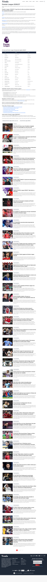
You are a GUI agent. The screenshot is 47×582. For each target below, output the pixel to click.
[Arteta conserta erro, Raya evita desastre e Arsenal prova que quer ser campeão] (8, 373)
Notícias (23, 1)
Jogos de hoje (41, 1)
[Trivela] (5, 1)
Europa (33, 1)
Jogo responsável (23, 564)
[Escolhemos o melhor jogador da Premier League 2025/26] (8, 256)
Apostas (37, 1)
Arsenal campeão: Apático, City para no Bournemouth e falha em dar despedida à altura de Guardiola (24, 297)
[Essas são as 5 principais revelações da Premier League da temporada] (8, 202)
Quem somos (14, 559)
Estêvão (19, 100)
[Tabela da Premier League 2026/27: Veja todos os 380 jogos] (8, 192)
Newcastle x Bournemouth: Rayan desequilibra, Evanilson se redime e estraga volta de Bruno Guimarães (23, 541)
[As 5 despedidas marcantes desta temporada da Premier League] (8, 224)
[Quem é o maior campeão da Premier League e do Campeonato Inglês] (8, 287)
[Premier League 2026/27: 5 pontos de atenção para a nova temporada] (8, 181)
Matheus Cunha (22, 100)
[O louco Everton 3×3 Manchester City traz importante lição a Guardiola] (8, 404)
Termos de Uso (23, 559)
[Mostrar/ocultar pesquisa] (44, 1)
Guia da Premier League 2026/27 (25, 120)
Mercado (27, 1)
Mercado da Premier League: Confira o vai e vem (10, 120)
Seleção (30, 1)
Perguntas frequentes (15, 564)
